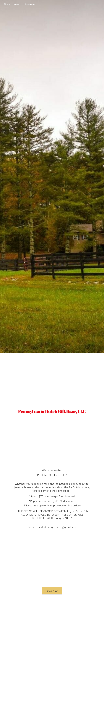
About (17, 4)
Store (7, 4)
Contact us (30, 4)
